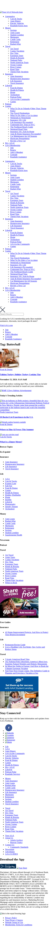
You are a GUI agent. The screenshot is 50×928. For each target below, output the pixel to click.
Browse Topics (16, 842)
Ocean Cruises (16, 65)
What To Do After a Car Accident (24, 115)
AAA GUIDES (11, 854)
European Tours (16, 55)
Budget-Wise (15, 44)
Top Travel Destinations (20, 113)
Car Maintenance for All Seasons (23, 136)
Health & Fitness (17, 90)
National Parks (16, 60)
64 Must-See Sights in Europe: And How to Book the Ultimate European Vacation (26, 667)
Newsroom (9, 849)
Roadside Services (12, 774)
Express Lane (10, 483)
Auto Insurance (16, 76)
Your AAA (9, 835)
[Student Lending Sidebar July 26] (19, 708)
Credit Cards (15, 39)
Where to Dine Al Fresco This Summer (17, 429)
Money (8, 28)
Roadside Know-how (19, 26)
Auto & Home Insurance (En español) (25, 134)
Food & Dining (16, 88)
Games (13, 102)
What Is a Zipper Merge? (11, 442)
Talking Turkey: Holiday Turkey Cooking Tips (20, 374)
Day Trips (14, 53)
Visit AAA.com (6, 325)
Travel (7, 46)
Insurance (9, 74)
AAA (7, 479)
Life (6, 746)
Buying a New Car (18, 141)
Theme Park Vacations (19, 72)
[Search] (1, 306)
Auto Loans (15, 32)
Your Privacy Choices (14, 920)
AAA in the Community (20, 99)
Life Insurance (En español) (21, 122)
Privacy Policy (11, 918)
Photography (10, 504)
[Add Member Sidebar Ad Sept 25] (19, 617)
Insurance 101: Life (18, 120)
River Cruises (15, 67)
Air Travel (14, 49)
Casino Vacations (17, 51)
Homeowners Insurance (19, 79)
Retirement (14, 42)
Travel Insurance (17, 83)
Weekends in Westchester (20, 118)
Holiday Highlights (13, 495)
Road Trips (14, 69)
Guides (8, 106)
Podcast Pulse (15, 97)
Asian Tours (10, 557)
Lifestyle (8, 85)
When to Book (11, 583)
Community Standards (19, 847)
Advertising (10, 852)
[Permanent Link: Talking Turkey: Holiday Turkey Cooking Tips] (9, 367)
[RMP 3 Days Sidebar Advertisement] (15, 390)
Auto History (15, 21)
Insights (8, 500)
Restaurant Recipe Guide (15, 645)
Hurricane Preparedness (19, 138)
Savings (13, 30)
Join (12, 148)
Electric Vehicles (17, 23)
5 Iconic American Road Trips (17, 659)
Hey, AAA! (10, 143)
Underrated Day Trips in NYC (22, 125)
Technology (15, 95)
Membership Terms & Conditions (18, 925)
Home (12, 92)
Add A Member (16, 152)
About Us (9, 838)
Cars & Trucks (16, 19)
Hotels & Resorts (17, 58)
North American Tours (19, 62)
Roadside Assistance (18, 157)
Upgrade (13, 155)
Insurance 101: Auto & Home (22, 131)
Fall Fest (8, 486)
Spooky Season (11, 506)
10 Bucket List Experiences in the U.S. (16, 417)
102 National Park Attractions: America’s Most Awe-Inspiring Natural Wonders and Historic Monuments (26, 662)
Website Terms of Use (14, 922)
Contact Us (9, 845)
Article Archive (16, 840)
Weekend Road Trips (18, 129)
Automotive (10, 16)
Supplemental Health (13, 535)
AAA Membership (12, 145)
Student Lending (17, 35)
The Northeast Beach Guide (21, 127)
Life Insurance (16, 81)
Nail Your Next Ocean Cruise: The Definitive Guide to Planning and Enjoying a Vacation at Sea (27, 672)
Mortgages (14, 37)
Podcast (8, 104)
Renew (13, 150)
